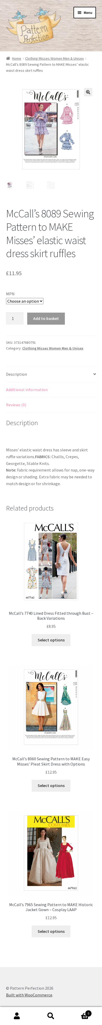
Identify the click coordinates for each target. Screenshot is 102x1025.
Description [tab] (16, 374)
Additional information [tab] (27, 389)
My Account (17, 1016)
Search (51, 1016)
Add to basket (46, 318)
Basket (78, 1011)
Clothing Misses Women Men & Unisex (54, 58)
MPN (10, 293)
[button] (88, 92)
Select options (51, 639)
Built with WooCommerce (29, 995)
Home (16, 58)
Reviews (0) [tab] (16, 404)
